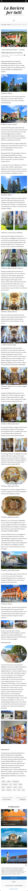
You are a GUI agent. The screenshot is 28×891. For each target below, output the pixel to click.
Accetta (14, 878)
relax (14, 789)
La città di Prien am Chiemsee (8, 824)
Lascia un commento (5, 56)
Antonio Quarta (5, 55)
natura (3, 789)
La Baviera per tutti (14, 10)
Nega (14, 881)
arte (10, 784)
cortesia (15, 787)
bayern (3, 787)
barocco (15, 784)
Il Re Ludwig (5, 844)
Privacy (16, 888)
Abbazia (3, 781)
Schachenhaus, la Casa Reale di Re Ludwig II (12, 845)
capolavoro (9, 787)
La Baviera (22, 49)
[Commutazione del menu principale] (14, 20)
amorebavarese (15, 781)
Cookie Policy (12, 888)
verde (23, 789)
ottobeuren (9, 789)
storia (19, 789)
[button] (26, 865)
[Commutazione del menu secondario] (1, 1)
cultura (20, 787)
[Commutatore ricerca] (26, 1)
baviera (20, 784)
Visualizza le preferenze (14, 885)
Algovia (8, 781)
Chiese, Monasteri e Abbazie (9, 49)
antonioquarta (4, 784)
